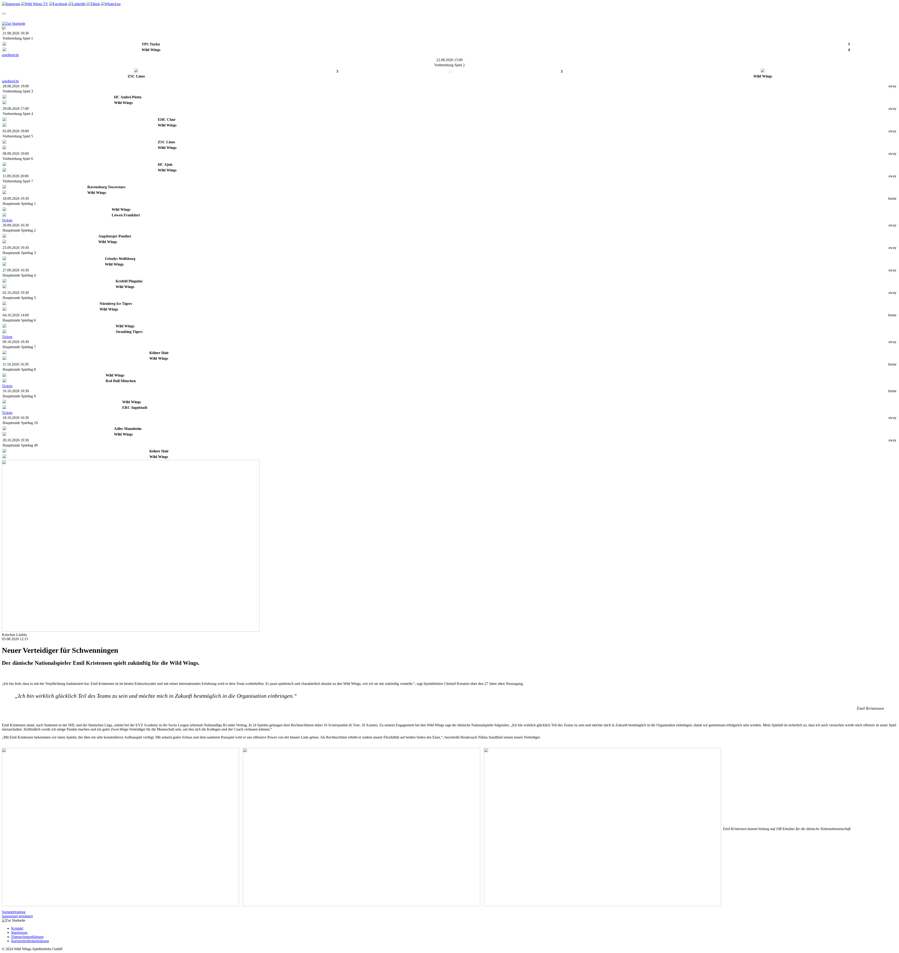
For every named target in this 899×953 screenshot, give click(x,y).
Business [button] (203, 18)
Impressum (19, 933)
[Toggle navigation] (4, 13)
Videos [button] (83, 18)
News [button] (65, 18)
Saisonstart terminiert (17, 916)
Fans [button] (184, 18)
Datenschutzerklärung (27, 937)
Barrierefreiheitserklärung (30, 941)
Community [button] (124, 18)
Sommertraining (14, 912)
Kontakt (17, 928)
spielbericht (10, 55)
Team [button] (6, 18)
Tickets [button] (46, 18)
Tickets (7, 220)
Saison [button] (25, 18)
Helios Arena (164, 18)
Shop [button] (102, 18)
